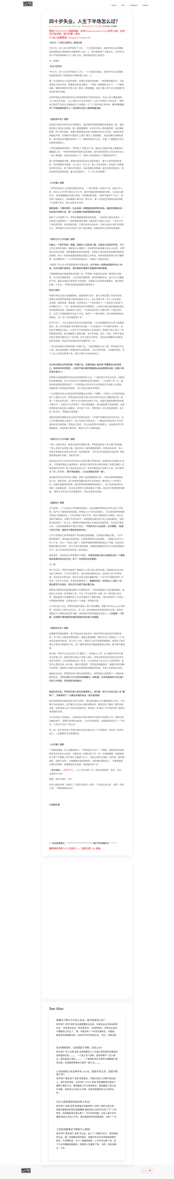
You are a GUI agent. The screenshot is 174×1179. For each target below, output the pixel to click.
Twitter (145, 5)
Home (113, 5)
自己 (92, 26)
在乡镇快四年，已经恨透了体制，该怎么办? (79, 1047)
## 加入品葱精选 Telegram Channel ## (69, 37)
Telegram (134, 5)
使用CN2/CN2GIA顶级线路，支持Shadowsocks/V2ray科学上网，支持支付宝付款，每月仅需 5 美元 (87, 32)
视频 (100, 26)
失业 (87, 26)
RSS (123, 5)
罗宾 (83, 26)
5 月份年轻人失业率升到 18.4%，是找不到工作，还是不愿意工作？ (87, 1073)
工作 (96, 26)
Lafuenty (55, 26)
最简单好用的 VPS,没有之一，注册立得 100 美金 (75, 848)
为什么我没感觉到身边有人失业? (73, 1101)
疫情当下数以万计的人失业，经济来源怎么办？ (81, 1020)
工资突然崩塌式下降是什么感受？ (74, 1129)
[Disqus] (87, 900)
